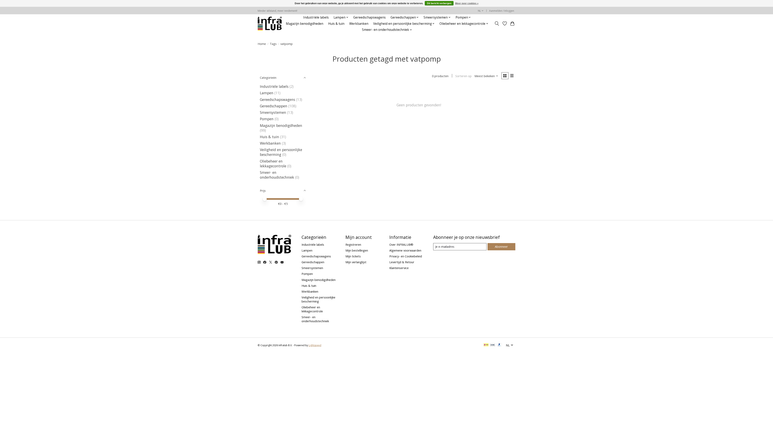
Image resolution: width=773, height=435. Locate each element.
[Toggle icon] (497, 23)
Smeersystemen (273, 112)
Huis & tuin (336, 24)
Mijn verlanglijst (355, 262)
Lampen (266, 92)
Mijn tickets (353, 256)
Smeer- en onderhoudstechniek (277, 175)
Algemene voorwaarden (405, 250)
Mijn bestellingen (356, 250)
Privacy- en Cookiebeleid (405, 256)
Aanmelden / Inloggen (501, 10)
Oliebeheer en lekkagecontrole (273, 163)
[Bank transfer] (492, 345)
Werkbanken (358, 24)
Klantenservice (399, 268)
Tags (273, 44)
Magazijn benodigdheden (304, 24)
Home (262, 44)
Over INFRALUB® (401, 244)
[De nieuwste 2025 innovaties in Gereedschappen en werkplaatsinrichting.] (270, 24)
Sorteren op (463, 76)
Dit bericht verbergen (439, 3)
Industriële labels (316, 17)
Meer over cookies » (466, 3)
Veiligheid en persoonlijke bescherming (281, 152)
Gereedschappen (273, 106)
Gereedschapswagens (369, 17)
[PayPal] (499, 345)
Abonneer (501, 246)
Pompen (267, 118)
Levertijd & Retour (401, 262)
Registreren (353, 244)
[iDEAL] (486, 345)
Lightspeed (315, 345)
